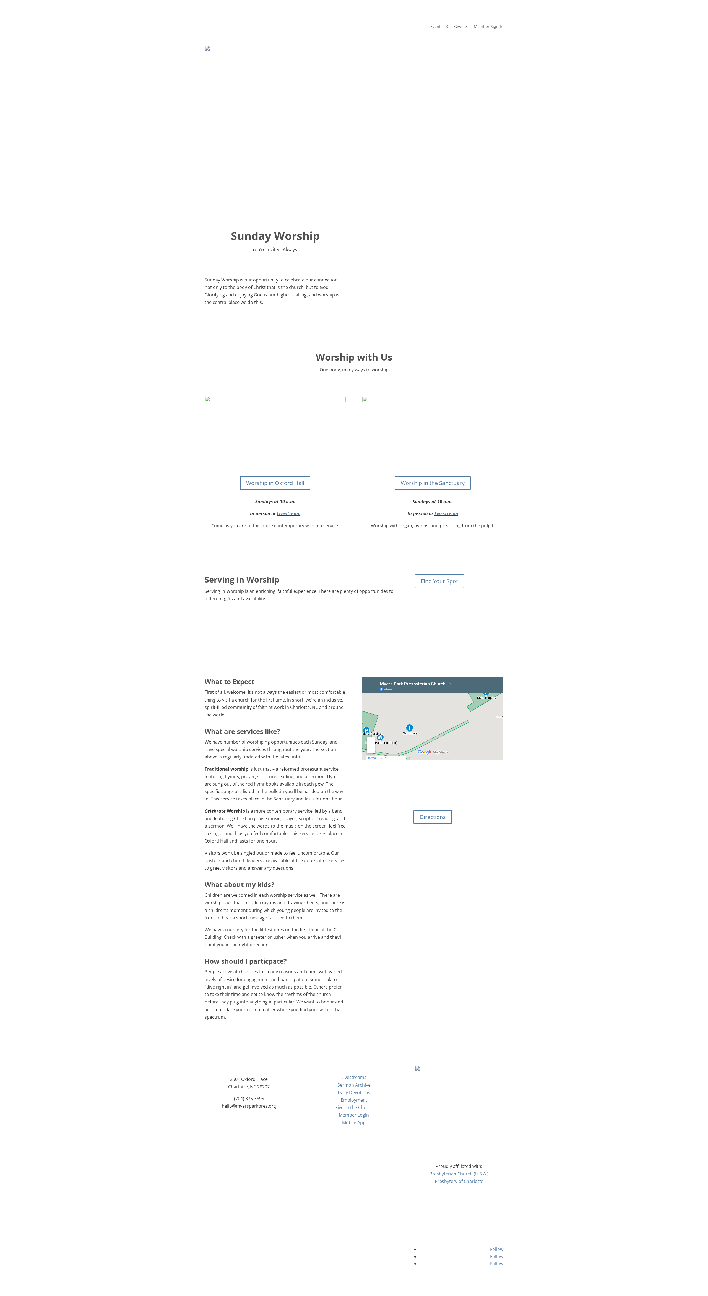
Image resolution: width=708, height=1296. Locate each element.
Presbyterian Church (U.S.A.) (459, 1174)
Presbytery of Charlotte (459, 1181)
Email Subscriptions (354, 1252)
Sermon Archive (354, 1085)
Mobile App (354, 1123)
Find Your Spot (439, 581)
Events (436, 27)
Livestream (288, 513)
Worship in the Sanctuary (433, 483)
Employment (354, 1100)
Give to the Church (353, 1107)
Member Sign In (488, 27)
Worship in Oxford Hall (275, 483)
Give (458, 27)
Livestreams (353, 1077)
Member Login (354, 1115)
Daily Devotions (354, 1092)
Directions (433, 817)
